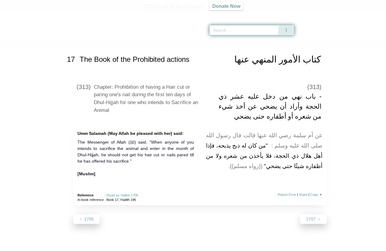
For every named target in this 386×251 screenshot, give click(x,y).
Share (303, 194)
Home (73, 43)
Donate (232, 245)
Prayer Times (350, 15)
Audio (371, 15)
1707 (311, 219)
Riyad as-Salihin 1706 (122, 195)
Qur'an (310, 15)
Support (163, 245)
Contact (212, 245)
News (145, 245)
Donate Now (226, 6)
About (129, 245)
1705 (88, 219)
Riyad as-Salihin (96, 43)
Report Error (287, 194)
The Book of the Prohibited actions (145, 43)
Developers (188, 245)
